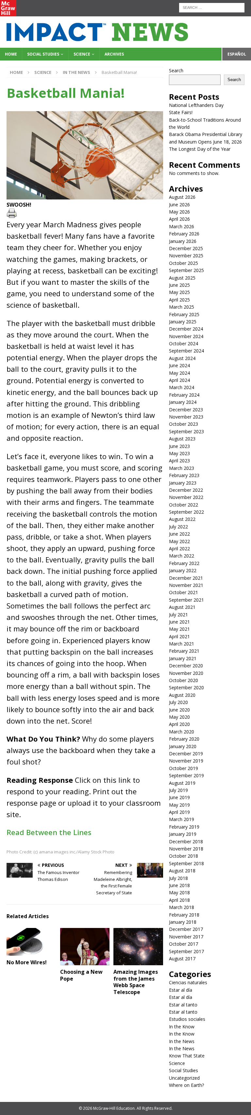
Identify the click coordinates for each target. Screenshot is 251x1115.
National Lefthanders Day (196, 105)
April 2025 (179, 300)
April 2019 (179, 812)
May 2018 (179, 892)
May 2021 (179, 629)
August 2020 (182, 695)
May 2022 (179, 541)
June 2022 (179, 534)
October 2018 (183, 856)
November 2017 (186, 937)
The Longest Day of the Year (199, 149)
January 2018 (182, 922)
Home (11, 54)
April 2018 (179, 900)
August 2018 (182, 870)
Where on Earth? (186, 1085)
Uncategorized (184, 1078)
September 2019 (186, 775)
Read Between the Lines (49, 832)
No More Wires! (27, 962)
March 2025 (181, 307)
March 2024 (181, 387)
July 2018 (178, 878)
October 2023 (183, 424)
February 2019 (184, 827)
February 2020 (184, 739)
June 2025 (179, 285)
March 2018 (181, 907)
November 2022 (186, 497)
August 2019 (182, 783)
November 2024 (186, 336)
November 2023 (186, 417)
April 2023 (179, 460)
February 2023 (184, 475)
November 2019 (186, 761)
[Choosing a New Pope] (85, 946)
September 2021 (186, 600)
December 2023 (186, 409)
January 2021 (182, 658)
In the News (181, 1041)
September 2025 (186, 270)
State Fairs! (180, 112)
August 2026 (182, 197)
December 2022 (186, 490)
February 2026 (184, 234)
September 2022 (186, 512)
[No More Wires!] (31, 942)
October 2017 (183, 944)
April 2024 (179, 380)
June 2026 (179, 204)
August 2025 (182, 278)
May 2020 (179, 717)
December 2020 (186, 665)
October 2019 (183, 768)
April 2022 (179, 548)
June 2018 (179, 885)
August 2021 (182, 607)
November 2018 (186, 849)
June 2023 (179, 446)
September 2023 (186, 431)
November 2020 (186, 673)
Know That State (187, 1056)
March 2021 (181, 644)
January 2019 (182, 834)
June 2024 (179, 365)
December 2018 (186, 841)
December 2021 (186, 578)
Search (176, 70)
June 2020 (179, 710)
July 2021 (178, 614)
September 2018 (186, 863)
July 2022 (178, 526)
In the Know (181, 1026)
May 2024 (179, 373)
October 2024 (183, 343)
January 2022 (182, 570)
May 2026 (179, 212)
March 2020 (181, 732)
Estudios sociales (187, 1019)
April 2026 (179, 219)
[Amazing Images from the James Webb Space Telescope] (138, 946)
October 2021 (183, 592)
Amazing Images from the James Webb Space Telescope (135, 982)
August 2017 (182, 958)
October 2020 (183, 680)
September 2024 (186, 351)
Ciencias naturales (188, 982)
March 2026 (181, 226)
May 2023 (179, 453)
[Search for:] (211, 7)
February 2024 (184, 395)
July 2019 (178, 790)
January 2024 (182, 402)
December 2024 (186, 329)
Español (236, 54)
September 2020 (186, 687)
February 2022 (184, 563)
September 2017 (186, 951)
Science (82, 54)
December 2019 (186, 753)
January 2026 (182, 241)
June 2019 (179, 797)
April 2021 (179, 636)
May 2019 (179, 805)
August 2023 (182, 439)
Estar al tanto (183, 1005)
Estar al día (180, 990)
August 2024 (182, 358)
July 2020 (178, 702)
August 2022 (182, 519)
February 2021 (184, 651)
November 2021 (186, 585)
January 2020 (182, 746)
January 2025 (182, 321)
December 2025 (186, 248)
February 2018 (184, 915)
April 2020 (179, 724)
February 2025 (184, 314)
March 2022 (181, 556)
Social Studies (43, 54)
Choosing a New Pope (81, 975)
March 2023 (181, 468)
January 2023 (182, 483)
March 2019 (181, 819)
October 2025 (183, 263)
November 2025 (186, 255)
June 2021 (179, 622)
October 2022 (183, 505)
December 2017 (186, 929)
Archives (114, 54)
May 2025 (179, 292)
